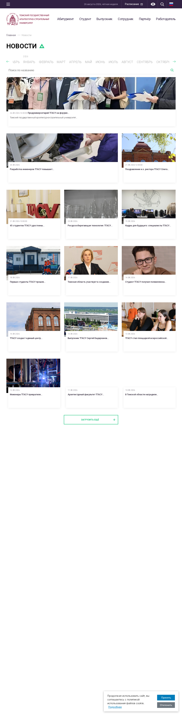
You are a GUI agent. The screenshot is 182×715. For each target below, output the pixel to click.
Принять (166, 697)
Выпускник (104, 19)
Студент (85, 19)
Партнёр (145, 19)
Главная (11, 35)
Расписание (132, 4)
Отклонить (166, 705)
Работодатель (166, 19)
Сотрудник (125, 19)
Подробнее (115, 706)
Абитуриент (65, 19)
